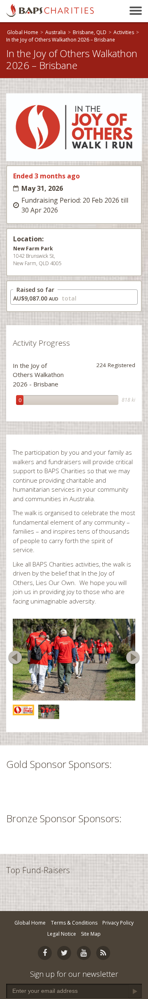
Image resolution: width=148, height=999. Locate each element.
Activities (123, 32)
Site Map (91, 933)
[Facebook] (45, 953)
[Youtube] (84, 953)
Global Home (22, 32)
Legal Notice (61, 933)
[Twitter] (64, 953)
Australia (55, 32)
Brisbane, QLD (89, 32)
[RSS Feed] (103, 953)
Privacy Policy (118, 922)
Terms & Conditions (74, 922)
